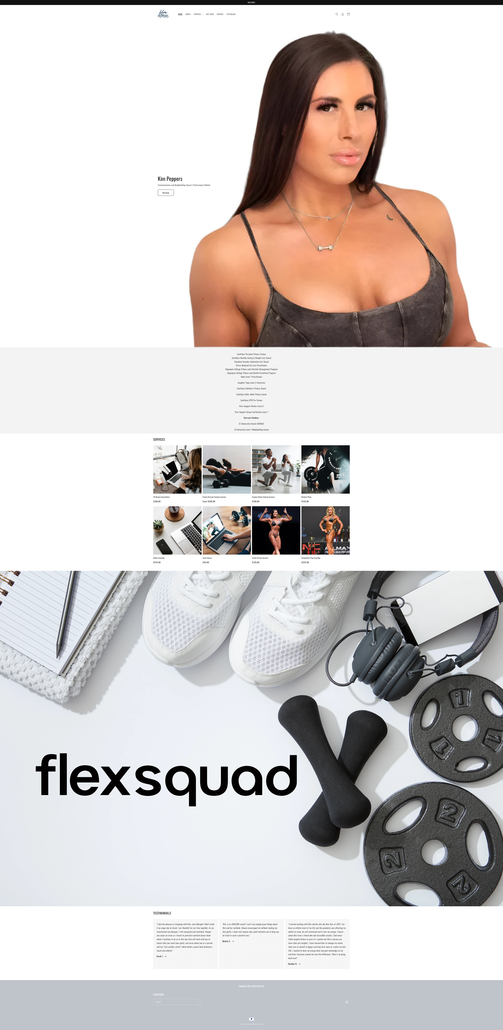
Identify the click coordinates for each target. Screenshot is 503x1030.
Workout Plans (306, 497)
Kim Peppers (248, 1024)
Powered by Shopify (258, 1024)
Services (165, 192)
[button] (198, 14)
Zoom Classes (207, 558)
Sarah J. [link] (160, 956)
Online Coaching (159, 558)
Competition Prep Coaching (310, 558)
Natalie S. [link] (226, 941)
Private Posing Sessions (260, 558)
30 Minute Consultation (161, 497)
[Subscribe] (197, 1002)
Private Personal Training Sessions (214, 497)
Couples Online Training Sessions (263, 497)
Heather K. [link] (292, 963)
